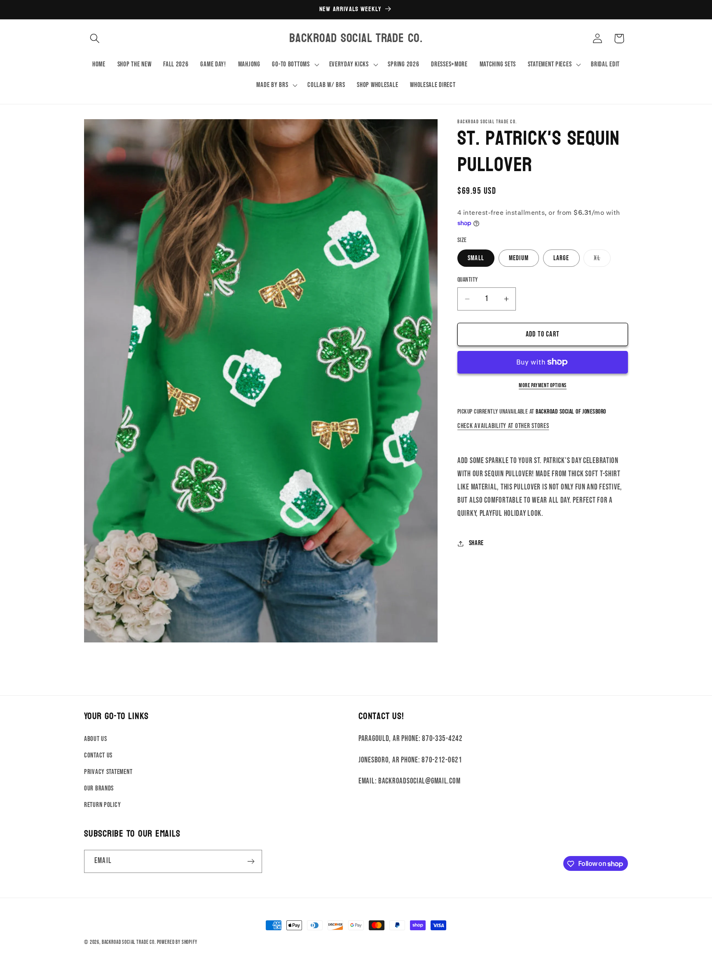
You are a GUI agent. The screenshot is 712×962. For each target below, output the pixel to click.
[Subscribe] (251, 861)
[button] (95, 38)
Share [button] (476, 543)
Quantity (467, 280)
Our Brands (99, 788)
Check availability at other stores (503, 426)
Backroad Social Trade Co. (129, 942)
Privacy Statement (108, 771)
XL (602, 260)
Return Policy (102, 804)
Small (476, 258)
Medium (519, 258)
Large (561, 258)
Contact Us (98, 755)
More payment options (543, 385)
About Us (95, 739)
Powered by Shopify (177, 942)
